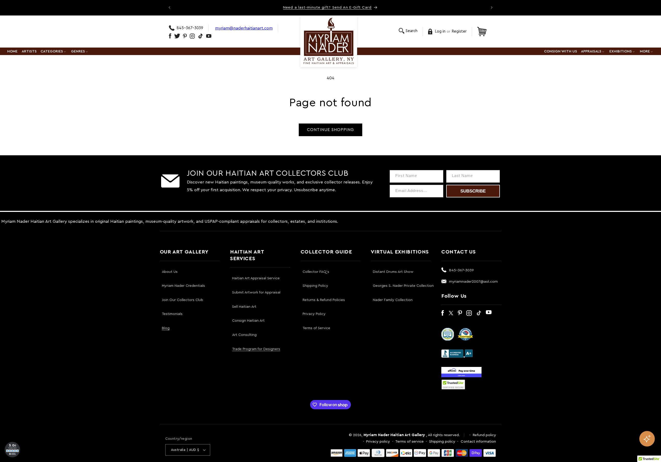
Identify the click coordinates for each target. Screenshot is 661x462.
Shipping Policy (315, 286)
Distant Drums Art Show (393, 272)
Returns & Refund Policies (324, 300)
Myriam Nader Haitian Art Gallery (394, 435)
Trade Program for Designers (256, 349)
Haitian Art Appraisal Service (256, 278)
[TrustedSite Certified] (453, 384)
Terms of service (409, 441)
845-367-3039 (190, 28)
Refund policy (484, 435)
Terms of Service (316, 328)
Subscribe (473, 191)
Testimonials (172, 314)
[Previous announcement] (169, 7)
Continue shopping (330, 130)
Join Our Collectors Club (182, 300)
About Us (170, 272)
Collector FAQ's (316, 272)
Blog (166, 328)
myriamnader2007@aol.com (473, 281)
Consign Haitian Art (248, 320)
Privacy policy (378, 441)
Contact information (478, 441)
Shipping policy (442, 441)
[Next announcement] (491, 7)
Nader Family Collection (393, 300)
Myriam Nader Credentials (183, 286)
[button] (408, 30)
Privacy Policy (314, 314)
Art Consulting (244, 335)
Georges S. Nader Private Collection (403, 286)
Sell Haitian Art (244, 307)
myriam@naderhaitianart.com (244, 28)
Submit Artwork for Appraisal (256, 292)
